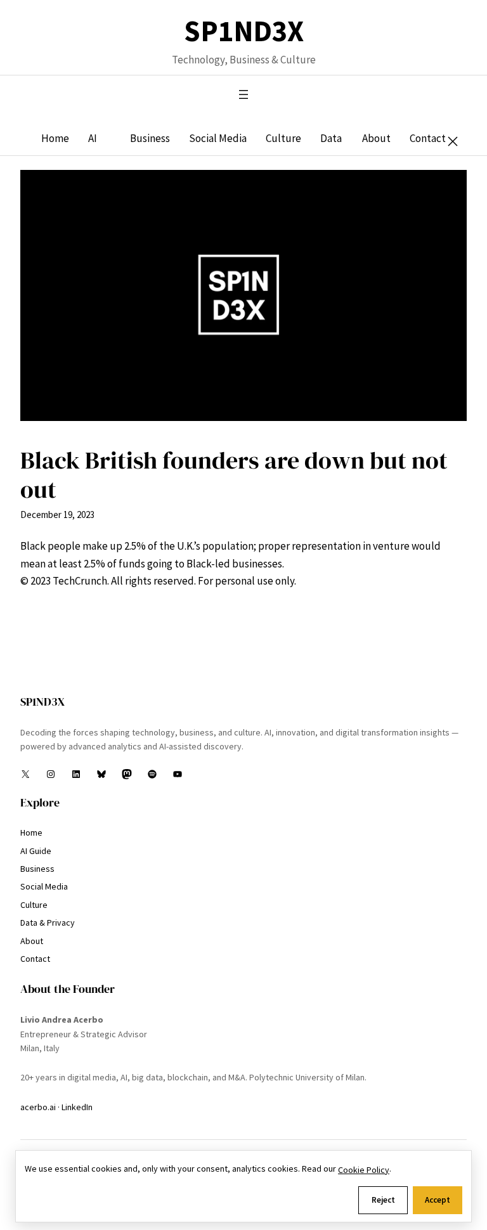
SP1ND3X (244, 31)
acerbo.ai (38, 1107)
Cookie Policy (363, 1169)
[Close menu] (453, 141)
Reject (383, 1199)
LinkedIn (77, 1107)
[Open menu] (243, 94)
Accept (437, 1199)
